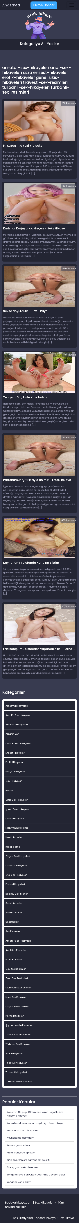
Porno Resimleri (15, 1015)
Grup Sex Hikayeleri (17, 799)
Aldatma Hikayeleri (17, 705)
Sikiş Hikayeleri (14, 1053)
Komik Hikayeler (15, 818)
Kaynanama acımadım (20, 1137)
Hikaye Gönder (44, 5)
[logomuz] (39, 25)
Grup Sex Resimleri (17, 978)
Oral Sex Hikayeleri (17, 865)
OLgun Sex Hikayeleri (18, 856)
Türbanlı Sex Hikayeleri (19, 1081)
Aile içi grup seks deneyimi (22, 1167)
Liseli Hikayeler (14, 837)
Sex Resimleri (13, 931)
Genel (9, 790)
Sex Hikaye (66, 1218)
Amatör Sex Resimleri (18, 940)
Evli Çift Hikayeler (15, 771)
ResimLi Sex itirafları (17, 893)
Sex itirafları (12, 921)
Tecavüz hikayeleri (16, 1062)
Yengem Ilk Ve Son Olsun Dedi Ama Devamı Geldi (36, 1174)
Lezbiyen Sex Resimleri (19, 987)
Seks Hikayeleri (14, 903)
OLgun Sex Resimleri (17, 1006)
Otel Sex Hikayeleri (16, 874)
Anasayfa (11, 5)
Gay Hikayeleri (14, 780)
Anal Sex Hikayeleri (17, 724)
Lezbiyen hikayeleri (17, 827)
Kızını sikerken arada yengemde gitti (28, 1160)
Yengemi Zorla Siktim (19, 1182)
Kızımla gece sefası (18, 1145)
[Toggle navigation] (72, 5)
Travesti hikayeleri (16, 1072)
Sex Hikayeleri (14, 912)
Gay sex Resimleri (16, 968)
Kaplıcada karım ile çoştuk (22, 1130)
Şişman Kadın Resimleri (19, 1025)
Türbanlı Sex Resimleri (18, 1044)
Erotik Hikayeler (14, 762)
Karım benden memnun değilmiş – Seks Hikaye (35, 1123)
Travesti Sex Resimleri (18, 1034)
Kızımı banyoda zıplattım (21, 1152)
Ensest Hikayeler (15, 752)
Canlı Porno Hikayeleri (18, 743)
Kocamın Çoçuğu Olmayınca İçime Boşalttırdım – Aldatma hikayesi (36, 1113)
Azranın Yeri (12, 733)
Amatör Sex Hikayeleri (18, 715)
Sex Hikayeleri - (24, 1218)
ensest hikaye (46, 1218)
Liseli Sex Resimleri (16, 997)
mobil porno (13, 846)
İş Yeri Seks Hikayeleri (18, 809)
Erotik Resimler (14, 959)
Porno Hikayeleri (15, 884)
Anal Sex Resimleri (16, 950)
